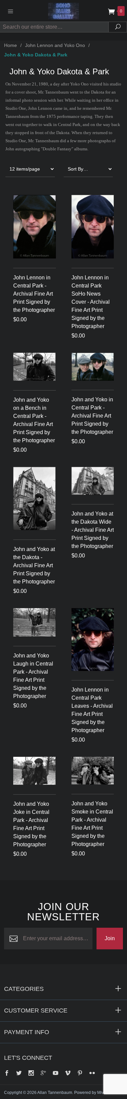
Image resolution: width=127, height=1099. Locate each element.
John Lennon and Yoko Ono (55, 45)
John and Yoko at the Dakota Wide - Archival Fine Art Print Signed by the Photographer (92, 530)
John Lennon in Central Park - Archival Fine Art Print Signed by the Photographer (34, 294)
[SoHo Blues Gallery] (63, 11)
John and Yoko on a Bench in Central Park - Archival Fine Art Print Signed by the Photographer (34, 420)
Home (10, 45)
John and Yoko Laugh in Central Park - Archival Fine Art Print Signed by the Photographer (33, 676)
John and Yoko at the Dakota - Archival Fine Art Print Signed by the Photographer (34, 565)
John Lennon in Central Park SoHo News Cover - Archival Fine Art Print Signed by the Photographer (90, 302)
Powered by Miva (90, 1092)
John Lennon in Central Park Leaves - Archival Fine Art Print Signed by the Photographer (92, 710)
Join (110, 938)
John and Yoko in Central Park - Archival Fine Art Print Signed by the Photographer (92, 416)
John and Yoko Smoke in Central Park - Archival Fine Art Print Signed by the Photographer (92, 824)
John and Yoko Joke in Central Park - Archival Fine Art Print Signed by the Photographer (31, 824)
